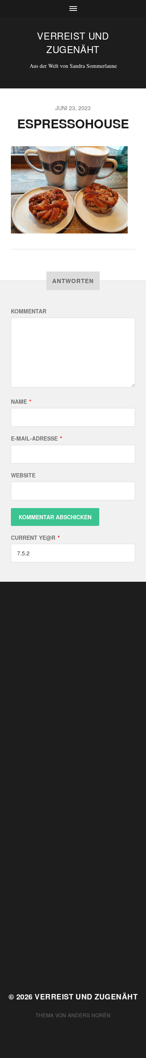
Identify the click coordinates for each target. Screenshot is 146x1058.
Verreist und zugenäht (73, 42)
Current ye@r (35, 537)
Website (23, 475)
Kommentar (28, 311)
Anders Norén (89, 1015)
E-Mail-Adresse (36, 438)
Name (21, 401)
